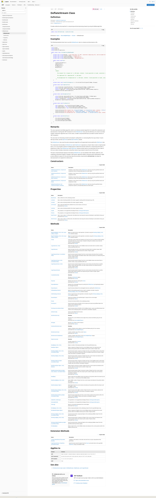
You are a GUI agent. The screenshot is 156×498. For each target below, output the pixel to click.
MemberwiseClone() (55, 332)
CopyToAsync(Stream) (55, 270)
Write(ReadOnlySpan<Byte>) (57, 410)
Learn (52, 9)
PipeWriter (71, 444)
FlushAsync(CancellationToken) (57, 308)
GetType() (53, 322)
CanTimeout (53, 204)
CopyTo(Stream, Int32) (55, 245)
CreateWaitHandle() (55, 275)
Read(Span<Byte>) (54, 347)
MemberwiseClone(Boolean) (57, 335)
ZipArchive (64, 139)
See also (132, 24)
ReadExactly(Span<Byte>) (56, 385)
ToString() (53, 404)
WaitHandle (75, 277)
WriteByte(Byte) (54, 426)
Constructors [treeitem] (6, 35)
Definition (133, 11)
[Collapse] (26, 8)
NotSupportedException (84, 210)
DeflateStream (75, 42)
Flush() (52, 301)
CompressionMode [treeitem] (6, 28)
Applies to (133, 22)
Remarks (132, 14)
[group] (78, 85)
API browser (60, 9)
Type (73, 322)
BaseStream (53, 197)
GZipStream (99, 142)
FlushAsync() (53, 303)
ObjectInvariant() (54, 339)
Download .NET (150, 4)
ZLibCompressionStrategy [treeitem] (7, 57)
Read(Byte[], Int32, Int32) (56, 345)
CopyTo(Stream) (54, 249)
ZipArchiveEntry (74, 139)
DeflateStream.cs (57, 23)
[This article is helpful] (140, 28)
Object (57, 35)
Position (52, 212)
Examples (133, 13)
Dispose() (53, 280)
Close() (52, 239)
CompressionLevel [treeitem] (6, 26)
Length (52, 210)
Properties (133, 17)
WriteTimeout (54, 218)
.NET (55, 9)
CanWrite (53, 208)
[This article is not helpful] (142, 28)
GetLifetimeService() (55, 315)
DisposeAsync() (54, 288)
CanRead (53, 200)
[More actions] (104, 9)
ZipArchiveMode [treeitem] (5, 48)
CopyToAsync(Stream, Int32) (56, 264)
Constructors (133, 16)
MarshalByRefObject (65, 35)
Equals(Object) (54, 297)
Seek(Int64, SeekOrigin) (56, 399)
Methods (132, 19)
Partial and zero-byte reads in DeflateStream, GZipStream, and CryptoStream (70, 468)
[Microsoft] (2, 1)
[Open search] (150, 2)
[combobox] (13, 10)
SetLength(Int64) (54, 402)
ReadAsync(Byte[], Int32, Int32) (74, 291)
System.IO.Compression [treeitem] (7, 15)
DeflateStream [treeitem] (6, 33)
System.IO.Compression (61, 20)
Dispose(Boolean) (54, 284)
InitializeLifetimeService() (56, 326)
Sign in (153, 1)
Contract (79, 341)
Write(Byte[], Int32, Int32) (56, 408)
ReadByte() (53, 376)
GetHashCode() (54, 311)
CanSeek (53, 202)
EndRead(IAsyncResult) (56, 290)
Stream (73, 35)
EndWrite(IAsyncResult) (56, 293)
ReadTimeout (54, 215)
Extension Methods (134, 20)
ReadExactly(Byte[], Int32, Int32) (57, 380)
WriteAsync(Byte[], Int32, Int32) (57, 417)
